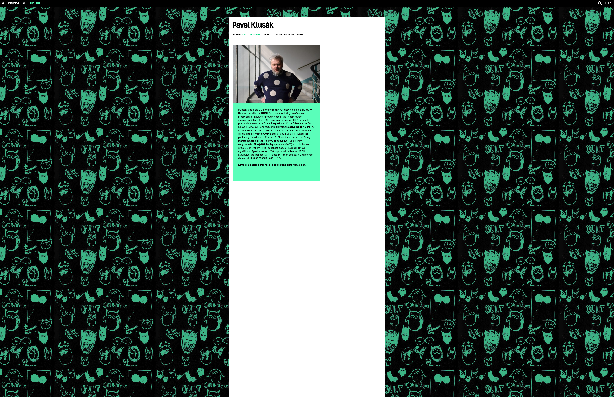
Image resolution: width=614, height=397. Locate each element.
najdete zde (299, 164)
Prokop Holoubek (251, 34)
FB (605, 3)
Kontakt (34, 3)
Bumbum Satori (15, 3)
